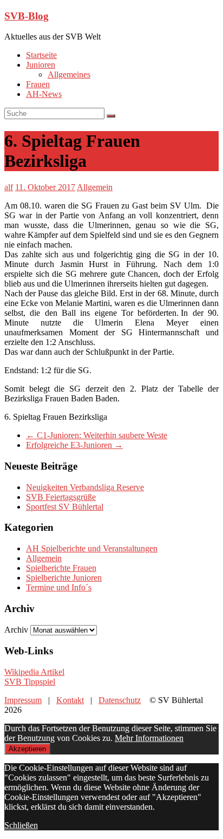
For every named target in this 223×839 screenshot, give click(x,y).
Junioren (40, 64)
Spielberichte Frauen (61, 568)
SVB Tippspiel (29, 681)
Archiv (16, 629)
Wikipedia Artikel (34, 672)
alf (8, 187)
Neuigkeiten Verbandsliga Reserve (85, 487)
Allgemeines (69, 74)
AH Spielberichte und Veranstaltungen (92, 548)
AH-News (44, 94)
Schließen (21, 825)
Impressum (23, 700)
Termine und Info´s (58, 587)
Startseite (41, 55)
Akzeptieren (27, 749)
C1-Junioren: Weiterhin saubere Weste (96, 435)
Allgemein (95, 187)
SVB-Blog (26, 16)
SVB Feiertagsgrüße (61, 497)
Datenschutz (120, 700)
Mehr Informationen (149, 738)
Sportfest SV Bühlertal (64, 506)
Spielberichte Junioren (64, 577)
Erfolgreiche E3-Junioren (74, 445)
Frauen (38, 84)
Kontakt (70, 700)
